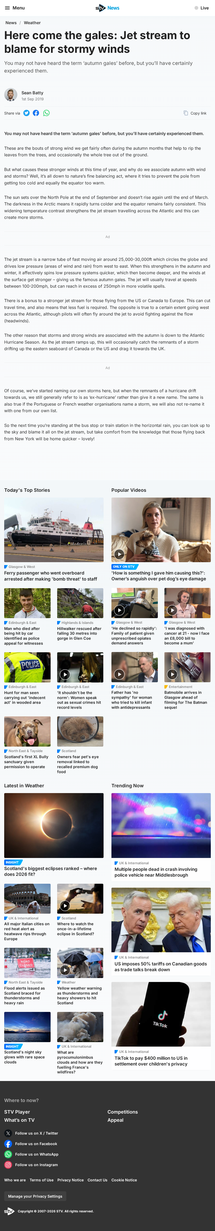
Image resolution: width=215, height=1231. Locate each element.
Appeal (115, 1120)
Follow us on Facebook (36, 1143)
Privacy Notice (70, 1180)
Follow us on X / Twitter (36, 1133)
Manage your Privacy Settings (35, 1196)
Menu (19, 8)
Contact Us (98, 1180)
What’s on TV (19, 1120)
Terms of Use (41, 1180)
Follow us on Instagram (36, 1164)
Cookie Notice (124, 1180)
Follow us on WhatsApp (36, 1154)
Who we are (15, 1180)
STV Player (17, 1112)
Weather (32, 22)
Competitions (123, 1112)
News (11, 22)
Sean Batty (32, 92)
